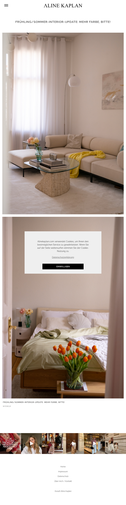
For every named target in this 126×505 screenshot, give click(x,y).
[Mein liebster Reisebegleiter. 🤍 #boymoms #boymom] (115, 443)
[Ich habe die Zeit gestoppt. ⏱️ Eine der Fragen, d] (31, 443)
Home (63, 467)
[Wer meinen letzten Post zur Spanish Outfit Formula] (10, 443)
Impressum (63, 472)
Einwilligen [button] (63, 266)
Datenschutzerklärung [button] (63, 257)
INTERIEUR (7, 406)
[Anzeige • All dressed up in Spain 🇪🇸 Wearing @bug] (73, 443)
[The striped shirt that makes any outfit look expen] (94, 443)
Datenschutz (63, 476)
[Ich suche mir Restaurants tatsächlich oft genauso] (52, 443)
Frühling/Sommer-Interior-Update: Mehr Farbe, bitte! (34, 402)
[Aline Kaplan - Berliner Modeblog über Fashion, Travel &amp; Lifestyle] (63, 5)
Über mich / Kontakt (63, 481)
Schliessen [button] (85, 235)
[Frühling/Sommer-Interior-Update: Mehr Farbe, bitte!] (63, 123)
